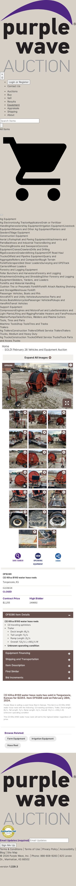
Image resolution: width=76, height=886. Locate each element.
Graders (22, 252)
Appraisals (13, 108)
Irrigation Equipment (52, 225)
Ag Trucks (5, 337)
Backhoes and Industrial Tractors (24, 242)
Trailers (4, 327)
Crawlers (25, 249)
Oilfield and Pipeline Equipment (25, 256)
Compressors (7, 310)
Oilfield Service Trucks (47, 337)
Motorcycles (21, 300)
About (10, 114)
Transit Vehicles (19, 303)
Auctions (12, 91)
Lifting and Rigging (24, 313)
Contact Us (13, 86)
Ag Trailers (6, 330)
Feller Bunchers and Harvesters (18, 273)
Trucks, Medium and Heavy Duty (18, 333)
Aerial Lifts (6, 239)
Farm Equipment (16, 738)
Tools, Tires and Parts (12, 320)
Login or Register (19, 82)
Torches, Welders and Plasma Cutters (44, 316)
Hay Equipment (31, 225)
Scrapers (14, 262)
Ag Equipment (8, 218)
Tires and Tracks (38, 323)
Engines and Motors (27, 310)
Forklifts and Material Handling (17, 283)
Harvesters (16, 225)
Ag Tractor (22, 222)
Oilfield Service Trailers (49, 330)
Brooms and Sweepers (24, 246)
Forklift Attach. (47, 286)
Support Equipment (11, 306)
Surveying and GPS (52, 262)
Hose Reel (12, 745)
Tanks (19, 316)
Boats (11, 300)
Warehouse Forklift (24, 290)
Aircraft (4, 296)
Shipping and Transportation (22, 659)
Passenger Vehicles (39, 300)
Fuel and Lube (47, 310)
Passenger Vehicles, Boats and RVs (20, 293)
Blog (2, 852)
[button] (38, 206)
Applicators (34, 222)
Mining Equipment (37, 252)
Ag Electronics (8, 222)
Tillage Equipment (19, 232)
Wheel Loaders (17, 266)
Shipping (12, 111)
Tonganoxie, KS (11, 582)
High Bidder (36, 598)
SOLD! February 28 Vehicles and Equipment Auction (36, 349)
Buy (9, 94)
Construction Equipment (14, 235)
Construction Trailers (24, 330)
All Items (5, 129)
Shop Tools (23, 323)
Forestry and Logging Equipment (19, 269)
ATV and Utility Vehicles (22, 296)
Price (11, 598)
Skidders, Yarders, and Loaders (30, 279)
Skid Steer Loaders (30, 262)
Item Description (15, 665)
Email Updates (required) (14, 840)
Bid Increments (14, 677)
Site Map (12, 852)
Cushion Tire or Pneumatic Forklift (19, 286)
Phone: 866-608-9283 (44, 855)
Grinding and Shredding (28, 276)
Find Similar (12, 671)
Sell (9, 97)
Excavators (11, 252)
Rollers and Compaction (25, 259)
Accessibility (67, 849)
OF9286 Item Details (18, 614)
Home (5, 346)
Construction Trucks (23, 337)
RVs (8, 303)
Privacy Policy (50, 849)
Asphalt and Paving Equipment (29, 239)
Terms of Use (32, 849)
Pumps (12, 316)
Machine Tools (8, 323)
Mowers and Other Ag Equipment (31, 229)
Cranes (16, 249)
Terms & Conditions (11, 849)
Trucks (16, 340)
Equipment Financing (18, 652)
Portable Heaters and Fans (50, 313)
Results (11, 101)
